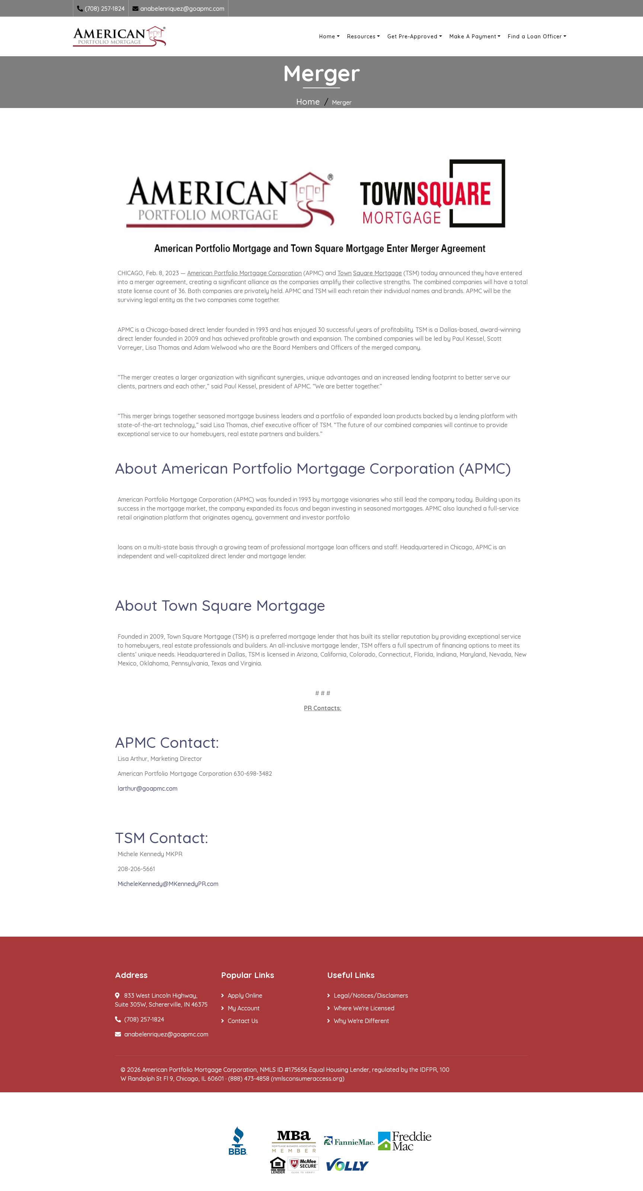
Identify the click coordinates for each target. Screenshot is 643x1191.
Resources (361, 36)
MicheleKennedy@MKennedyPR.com (168, 883)
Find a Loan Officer (535, 36)
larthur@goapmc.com (147, 788)
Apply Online (245, 995)
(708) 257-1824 (105, 8)
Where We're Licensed (364, 1008)
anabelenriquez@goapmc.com (182, 8)
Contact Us (243, 1021)
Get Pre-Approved (412, 36)
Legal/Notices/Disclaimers (371, 995)
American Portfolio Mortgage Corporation (199, 1069)
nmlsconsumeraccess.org (307, 1078)
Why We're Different (361, 1021)
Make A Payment (473, 36)
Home (327, 36)
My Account (244, 1008)
